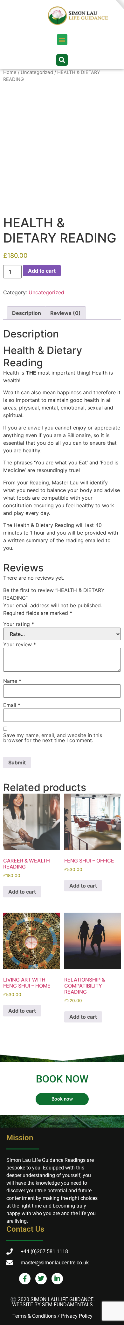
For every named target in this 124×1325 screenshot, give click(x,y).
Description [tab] (26, 313)
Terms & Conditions (34, 1316)
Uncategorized (37, 72)
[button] (62, 39)
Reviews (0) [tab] (65, 313)
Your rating (18, 624)
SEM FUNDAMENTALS (67, 1305)
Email (11, 705)
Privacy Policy (77, 1316)
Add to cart (42, 271)
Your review (19, 644)
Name (12, 680)
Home (10, 72)
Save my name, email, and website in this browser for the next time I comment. (52, 738)
